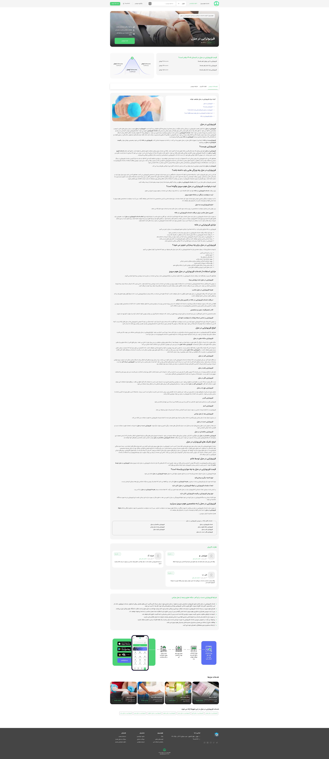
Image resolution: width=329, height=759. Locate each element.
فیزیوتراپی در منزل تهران (211, 713)
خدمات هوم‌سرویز (204, 4)
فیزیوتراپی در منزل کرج (197, 713)
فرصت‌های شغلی (159, 739)
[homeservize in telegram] (217, 743)
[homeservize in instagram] (211, 743)
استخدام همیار (122, 736)
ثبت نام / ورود (115, 4)
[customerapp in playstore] (124, 649)
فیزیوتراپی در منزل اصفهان (154, 713)
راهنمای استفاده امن (158, 742)
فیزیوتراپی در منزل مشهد (169, 713)
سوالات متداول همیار (120, 739)
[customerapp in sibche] (124, 644)
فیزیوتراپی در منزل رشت (126, 713)
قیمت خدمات (203, 16)
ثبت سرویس (124, 41)
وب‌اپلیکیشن (124, 660)
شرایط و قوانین (141, 742)
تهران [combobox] (183, 4)
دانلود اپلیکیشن (193, 3)
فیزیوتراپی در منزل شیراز (184, 713)
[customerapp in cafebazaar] (124, 655)
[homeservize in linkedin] (208, 743)
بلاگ (162, 736)
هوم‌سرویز (210, 16)
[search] (150, 3)
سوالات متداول (141, 739)
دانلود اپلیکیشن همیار (120, 742)
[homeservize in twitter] (214, 743)
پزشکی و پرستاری (195, 16)
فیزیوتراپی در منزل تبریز (140, 713)
